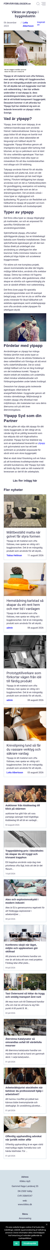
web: (25, 1200)
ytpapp (41, 443)
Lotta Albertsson (15, 772)
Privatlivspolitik (30, 1243)
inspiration (41, 23)
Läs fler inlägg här (25, 480)
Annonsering (25, 1218)
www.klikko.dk (25, 1204)
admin (10, 627)
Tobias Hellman (14, 555)
